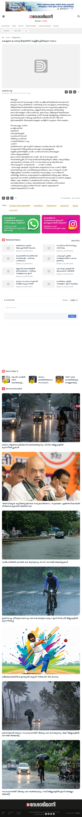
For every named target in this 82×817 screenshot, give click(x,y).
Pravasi (56, 26)
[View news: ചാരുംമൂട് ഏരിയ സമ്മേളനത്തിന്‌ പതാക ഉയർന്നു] (49, 258)
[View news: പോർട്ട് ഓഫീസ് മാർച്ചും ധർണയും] (49, 248)
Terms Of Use (11, 813)
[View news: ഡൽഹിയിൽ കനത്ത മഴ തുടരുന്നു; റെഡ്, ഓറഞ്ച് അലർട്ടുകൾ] (41, 535)
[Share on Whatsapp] (74, 91)
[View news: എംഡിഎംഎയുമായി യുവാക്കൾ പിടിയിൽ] (49, 271)
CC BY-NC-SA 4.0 (39, 814)
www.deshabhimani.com (36, 812)
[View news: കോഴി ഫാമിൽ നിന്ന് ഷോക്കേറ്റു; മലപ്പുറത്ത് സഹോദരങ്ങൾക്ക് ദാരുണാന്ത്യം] (6, 379)
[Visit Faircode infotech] (77, 813)
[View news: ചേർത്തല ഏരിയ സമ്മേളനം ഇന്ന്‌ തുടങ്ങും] (49, 284)
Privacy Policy (19, 813)
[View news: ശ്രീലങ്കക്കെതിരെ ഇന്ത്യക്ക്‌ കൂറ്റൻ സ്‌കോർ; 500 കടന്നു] (41, 649)
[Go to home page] (41, 16)
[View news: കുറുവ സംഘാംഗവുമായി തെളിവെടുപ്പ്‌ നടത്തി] (8, 284)
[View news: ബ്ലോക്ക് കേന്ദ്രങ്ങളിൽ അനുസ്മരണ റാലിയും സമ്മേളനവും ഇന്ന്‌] (8, 271)
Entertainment (31, 26)
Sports (20, 26)
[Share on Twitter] (70, 91)
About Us (3, 813)
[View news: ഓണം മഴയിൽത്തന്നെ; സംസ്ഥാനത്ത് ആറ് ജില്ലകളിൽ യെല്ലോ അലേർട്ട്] (33, 379)
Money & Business (45, 26)
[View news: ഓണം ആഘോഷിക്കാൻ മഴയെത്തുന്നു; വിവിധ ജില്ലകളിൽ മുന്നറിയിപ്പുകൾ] (41, 417)
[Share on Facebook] (66, 91)
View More (75, 240)
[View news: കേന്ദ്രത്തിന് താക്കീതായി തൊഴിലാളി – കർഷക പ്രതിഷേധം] (8, 258)
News (14, 26)
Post (72, 316)
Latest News (5, 26)
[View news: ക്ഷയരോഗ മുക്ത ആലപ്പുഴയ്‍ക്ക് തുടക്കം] (8, 248)
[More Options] (78, 92)
